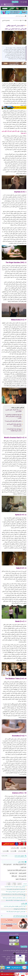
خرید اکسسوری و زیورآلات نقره (19, 864)
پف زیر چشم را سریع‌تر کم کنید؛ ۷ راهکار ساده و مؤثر (15, 900)
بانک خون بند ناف (22, 876)
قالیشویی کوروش (22, 873)
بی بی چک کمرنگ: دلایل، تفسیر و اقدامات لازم (13, 410)
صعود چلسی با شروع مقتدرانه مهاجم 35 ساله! (16, 911)
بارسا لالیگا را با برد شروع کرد (20, 909)
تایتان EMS (14, 876)
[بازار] (14, 944)
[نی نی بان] (15, 2)
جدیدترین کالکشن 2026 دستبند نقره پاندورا (17, 870)
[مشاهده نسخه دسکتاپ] (2, 4)
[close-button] (14, 953)
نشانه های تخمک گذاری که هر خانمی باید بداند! (14, 425)
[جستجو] (5, 4)
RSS (7, 960)
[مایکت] (14, 937)
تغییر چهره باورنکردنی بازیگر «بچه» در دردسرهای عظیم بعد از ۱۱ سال (13, 894)
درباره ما (4, 956)
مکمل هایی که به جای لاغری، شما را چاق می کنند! (16, 889)
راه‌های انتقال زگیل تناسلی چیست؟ (13, 421)
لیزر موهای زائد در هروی (21, 879)
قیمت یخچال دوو (13, 873)
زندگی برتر (11, 960)
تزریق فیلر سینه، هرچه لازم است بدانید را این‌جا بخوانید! (14, 430)
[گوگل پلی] (14, 940)
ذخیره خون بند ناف (7, 864)
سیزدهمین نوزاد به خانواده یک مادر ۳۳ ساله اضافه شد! (15, 887)
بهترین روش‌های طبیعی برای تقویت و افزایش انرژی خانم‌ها (14, 898)
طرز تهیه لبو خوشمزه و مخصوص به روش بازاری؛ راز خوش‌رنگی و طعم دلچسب (13, 416)
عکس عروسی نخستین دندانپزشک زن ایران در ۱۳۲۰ (15, 891)
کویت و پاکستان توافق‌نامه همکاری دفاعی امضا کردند (15, 906)
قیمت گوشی (23, 867)
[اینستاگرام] (13, 964)
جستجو (8, 956)
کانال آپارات (8, 958)
